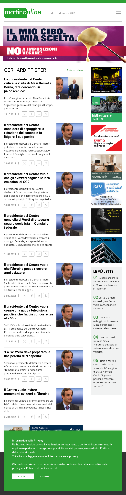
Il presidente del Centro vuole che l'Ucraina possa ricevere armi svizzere (26, 269)
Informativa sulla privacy (63, 456)
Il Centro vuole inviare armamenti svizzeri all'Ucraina (26, 392)
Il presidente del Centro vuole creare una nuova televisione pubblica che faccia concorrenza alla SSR (28, 312)
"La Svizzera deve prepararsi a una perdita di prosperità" (27, 354)
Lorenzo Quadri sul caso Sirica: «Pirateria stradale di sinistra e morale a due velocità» (106, 344)
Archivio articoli (75, 70)
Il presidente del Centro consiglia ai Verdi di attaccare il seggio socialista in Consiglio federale (27, 221)
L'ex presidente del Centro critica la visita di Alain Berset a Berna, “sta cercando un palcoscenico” (28, 85)
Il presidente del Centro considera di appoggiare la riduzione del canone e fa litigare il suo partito (24, 131)
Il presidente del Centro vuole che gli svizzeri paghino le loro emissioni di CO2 (27, 178)
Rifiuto (44, 476)
